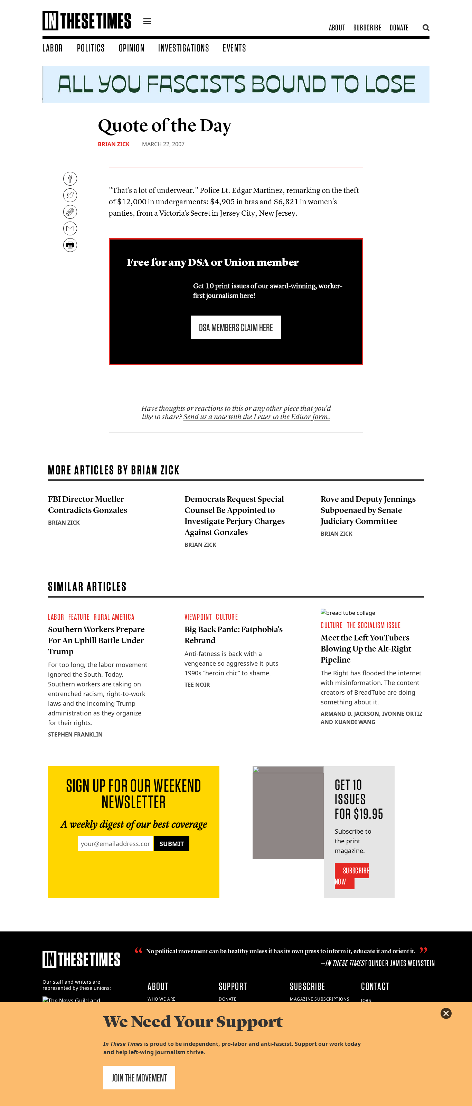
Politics (91, 47)
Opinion (132, 47)
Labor (53, 47)
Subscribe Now (352, 876)
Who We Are (162, 999)
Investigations (183, 47)
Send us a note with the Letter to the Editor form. (256, 416)
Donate (399, 27)
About (337, 27)
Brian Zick (114, 144)
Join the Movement (139, 1077)
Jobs (366, 1000)
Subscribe (367, 27)
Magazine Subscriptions (319, 999)
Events (234, 47)
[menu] (147, 22)
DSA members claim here (236, 327)
